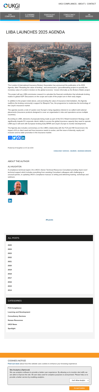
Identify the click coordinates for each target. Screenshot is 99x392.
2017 (10, 278)
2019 (10, 270)
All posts (13, 238)
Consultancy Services (69, 15)
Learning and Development (19, 312)
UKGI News (12, 324)
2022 (10, 257)
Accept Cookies (79, 388)
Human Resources (15, 320)
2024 (10, 249)
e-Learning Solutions (29, 15)
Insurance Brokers (84, 151)
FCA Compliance (10, 15)
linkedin (10, 201)
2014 (10, 290)
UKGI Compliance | (68, 4)
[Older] (8, 218)
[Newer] (90, 218)
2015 (10, 286)
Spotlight (11, 328)
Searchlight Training (49, 15)
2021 (10, 261)
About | (82, 4)
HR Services (89, 15)
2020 (10, 266)
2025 (10, 245)
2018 (10, 274)
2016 (10, 282)
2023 (10, 253)
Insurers (73, 151)
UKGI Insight (12, 6)
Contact (91, 4)
